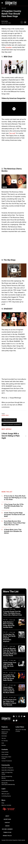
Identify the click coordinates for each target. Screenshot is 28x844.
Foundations (5, 791)
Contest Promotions (7, 760)
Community (6, 765)
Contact (7, 822)
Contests (5, 749)
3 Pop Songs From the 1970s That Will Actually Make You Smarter (14, 506)
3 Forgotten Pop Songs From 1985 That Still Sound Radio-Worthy (9, 677)
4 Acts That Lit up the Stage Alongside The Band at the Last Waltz (14, 514)
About (7, 816)
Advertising (7, 819)
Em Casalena (5, 21)
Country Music (5, 415)
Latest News (20, 727)
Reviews (4, 745)
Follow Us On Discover (8, 420)
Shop (3, 803)
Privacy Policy (7, 835)
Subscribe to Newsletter (8, 770)
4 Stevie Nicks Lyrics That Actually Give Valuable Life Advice (13, 531)
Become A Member (7, 829)
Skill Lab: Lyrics (5, 793)
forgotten (9, 47)
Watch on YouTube (6, 805)
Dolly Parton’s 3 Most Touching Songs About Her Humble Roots (9, 624)
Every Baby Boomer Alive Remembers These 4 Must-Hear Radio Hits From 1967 (14, 523)
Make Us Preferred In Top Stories (11, 424)
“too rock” (12, 133)
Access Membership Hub (8, 780)
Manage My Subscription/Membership (8, 783)
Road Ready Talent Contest (6, 757)
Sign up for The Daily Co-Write (21, 730)
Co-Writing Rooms (6, 796)
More (3, 800)
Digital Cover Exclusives (5, 732)
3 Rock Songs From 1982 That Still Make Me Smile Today (9, 665)
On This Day (5, 740)
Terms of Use (7, 832)
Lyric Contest (5, 754)
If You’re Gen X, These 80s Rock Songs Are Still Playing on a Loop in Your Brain (15, 497)
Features (5, 727)
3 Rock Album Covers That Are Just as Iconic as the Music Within (8, 689)
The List (4, 8)
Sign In (7, 825)
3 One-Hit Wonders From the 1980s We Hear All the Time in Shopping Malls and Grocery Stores (9, 652)
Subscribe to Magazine (7, 767)
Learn (4, 789)
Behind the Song (6, 729)
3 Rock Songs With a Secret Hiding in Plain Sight (11, 435)
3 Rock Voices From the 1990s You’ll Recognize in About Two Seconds (9, 702)
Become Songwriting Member (7, 777)
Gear (3, 743)
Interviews (4, 736)
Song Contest (5, 752)
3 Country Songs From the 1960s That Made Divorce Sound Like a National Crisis (12, 613)
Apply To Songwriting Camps (7, 773)
